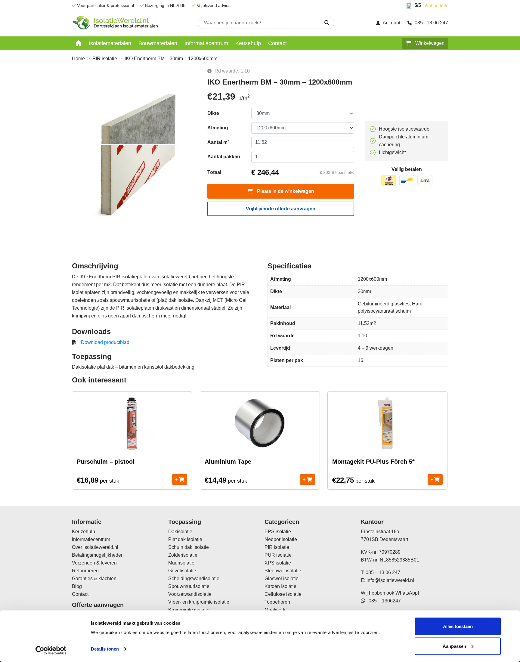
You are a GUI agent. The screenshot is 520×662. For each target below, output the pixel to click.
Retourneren (85, 570)
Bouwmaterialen (157, 43)
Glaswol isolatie (282, 578)
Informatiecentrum (206, 43)
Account (391, 22)
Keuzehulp (248, 43)
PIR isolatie (104, 58)
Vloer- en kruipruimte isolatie (198, 602)
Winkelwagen (429, 43)
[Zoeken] (327, 23)
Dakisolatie (180, 531)
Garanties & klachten (94, 578)
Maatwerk (275, 609)
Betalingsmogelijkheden (98, 555)
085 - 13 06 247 (431, 22)
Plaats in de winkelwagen (285, 191)
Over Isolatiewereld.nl (95, 547)
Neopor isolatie (281, 539)
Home (78, 58)
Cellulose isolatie (283, 594)
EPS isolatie (278, 531)
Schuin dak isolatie (188, 547)
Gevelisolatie (182, 570)
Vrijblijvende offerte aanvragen (280, 208)
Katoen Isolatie (280, 586)
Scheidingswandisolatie (193, 578)
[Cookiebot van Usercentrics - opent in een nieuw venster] (51, 650)
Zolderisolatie (182, 555)
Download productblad (105, 342)
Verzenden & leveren (94, 562)
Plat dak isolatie (185, 539)
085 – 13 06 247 (383, 572)
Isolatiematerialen (110, 43)
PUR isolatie (278, 555)
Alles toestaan (458, 626)
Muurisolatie (181, 562)
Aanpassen (454, 645)
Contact (277, 43)
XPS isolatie (278, 562)
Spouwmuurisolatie (188, 586)
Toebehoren (277, 602)
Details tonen (105, 648)
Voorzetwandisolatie (190, 594)
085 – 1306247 (383, 600)
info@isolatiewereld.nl (390, 580)
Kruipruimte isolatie (188, 609)
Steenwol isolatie (283, 570)
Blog (77, 586)
